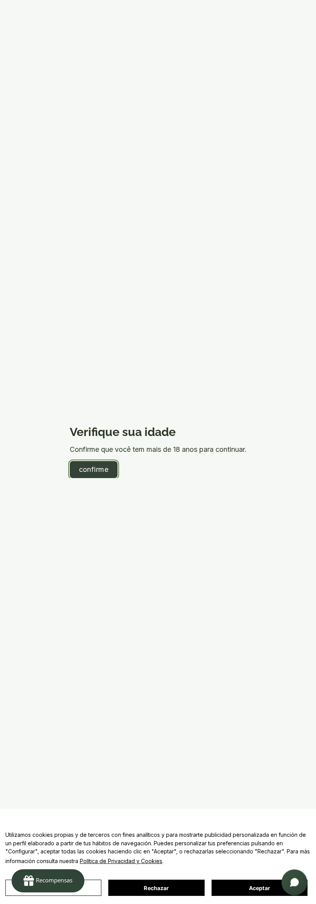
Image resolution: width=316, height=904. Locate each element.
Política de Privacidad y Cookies (121, 861)
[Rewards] (48, 880)
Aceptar (259, 888)
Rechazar (156, 888)
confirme (94, 469)
